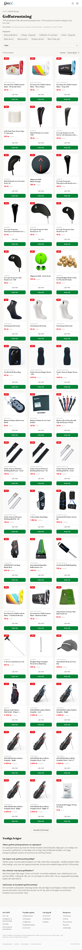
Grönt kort (26, 928)
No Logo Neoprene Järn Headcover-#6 (65, 230)
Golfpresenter (28, 916)
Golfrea (65, 919)
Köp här (15, 99)
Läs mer (15, 94)
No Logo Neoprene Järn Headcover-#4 (39, 230)
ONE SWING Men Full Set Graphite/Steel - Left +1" (65, 759)
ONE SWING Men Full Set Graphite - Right (13, 759)
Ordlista (45, 922)
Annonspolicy (25, 944)
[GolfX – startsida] (8, 3)
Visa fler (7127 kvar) (41, 830)
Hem (4, 11)
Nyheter (66, 925)
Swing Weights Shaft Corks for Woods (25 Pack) (66, 279)
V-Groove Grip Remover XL (14, 662)
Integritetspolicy (7, 944)
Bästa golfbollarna (10, 35)
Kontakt (6, 924)
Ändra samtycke (36, 944)
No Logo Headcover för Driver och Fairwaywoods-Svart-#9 (66, 135)
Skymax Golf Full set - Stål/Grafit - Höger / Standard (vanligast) (12, 712)
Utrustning (67, 916)
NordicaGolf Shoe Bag (12, 372)
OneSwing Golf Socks (12, 326)
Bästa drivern (9, 39)
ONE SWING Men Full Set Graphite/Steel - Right (13, 808)
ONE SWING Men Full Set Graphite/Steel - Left (39, 759)
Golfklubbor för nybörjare (48, 35)
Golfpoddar (67, 928)
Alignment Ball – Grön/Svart (40, 276)
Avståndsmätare (29, 925)
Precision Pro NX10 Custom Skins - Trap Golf (66, 86)
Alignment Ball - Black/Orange (36, 180)
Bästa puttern (22, 39)
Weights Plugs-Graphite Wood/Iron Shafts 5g (39, 663)
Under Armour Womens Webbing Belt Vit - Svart (65, 470)
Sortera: (63, 53)
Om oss (5, 916)
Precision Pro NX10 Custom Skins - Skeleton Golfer (40, 614)
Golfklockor (27, 922)
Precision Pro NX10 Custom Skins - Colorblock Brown (14, 614)
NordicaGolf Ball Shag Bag (66, 565)
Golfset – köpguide (68, 35)
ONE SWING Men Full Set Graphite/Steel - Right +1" (39, 808)
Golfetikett (47, 919)
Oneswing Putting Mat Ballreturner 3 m (38, 566)
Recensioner (67, 922)
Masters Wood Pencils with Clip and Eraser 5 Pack (66, 421)
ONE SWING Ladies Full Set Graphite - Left (40, 711)
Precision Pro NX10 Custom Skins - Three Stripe (40, 86)
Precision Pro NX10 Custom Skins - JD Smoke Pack (14, 86)
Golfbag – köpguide (28, 35)
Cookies (16, 944)
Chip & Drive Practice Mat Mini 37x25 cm (65, 613)
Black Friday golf (54, 39)
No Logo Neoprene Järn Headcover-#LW (13, 279)
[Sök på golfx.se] (73, 3)
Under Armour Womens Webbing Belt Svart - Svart (13, 470)
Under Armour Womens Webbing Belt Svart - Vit (39, 470)
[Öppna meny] (77, 3)
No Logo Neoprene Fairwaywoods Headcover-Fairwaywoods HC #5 (14, 231)
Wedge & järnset (37, 39)
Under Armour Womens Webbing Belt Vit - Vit (13, 518)
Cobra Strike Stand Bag (38, 517)
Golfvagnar (27, 919)
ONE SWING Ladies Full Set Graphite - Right (66, 711)
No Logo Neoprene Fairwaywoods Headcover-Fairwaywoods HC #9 (66, 183)
